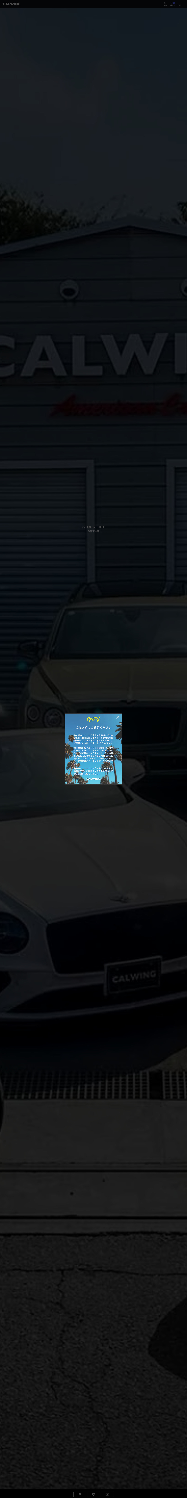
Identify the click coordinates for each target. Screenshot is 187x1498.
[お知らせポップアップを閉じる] (118, 717)
